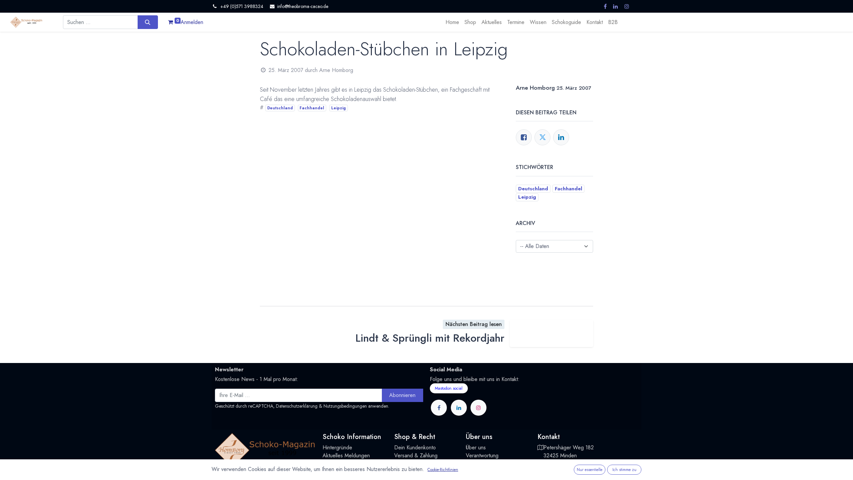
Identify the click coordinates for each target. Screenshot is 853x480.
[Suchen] (148, 22)
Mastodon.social (448, 388)
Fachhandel (312, 108)
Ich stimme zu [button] (624, 470)
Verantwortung (482, 455)
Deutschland (280, 108)
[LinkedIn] (561, 137)
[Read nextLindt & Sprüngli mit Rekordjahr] (551, 333)
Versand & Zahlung (415, 455)
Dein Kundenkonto (415, 447)
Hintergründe (337, 447)
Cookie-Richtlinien (442, 470)
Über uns (476, 447)
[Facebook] (524, 137)
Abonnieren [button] (402, 395)
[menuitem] (452, 22)
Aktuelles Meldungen (346, 455)
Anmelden (192, 22)
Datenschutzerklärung (297, 406)
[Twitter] (542, 137)
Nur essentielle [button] (589, 470)
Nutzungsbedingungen (345, 406)
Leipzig (338, 108)
